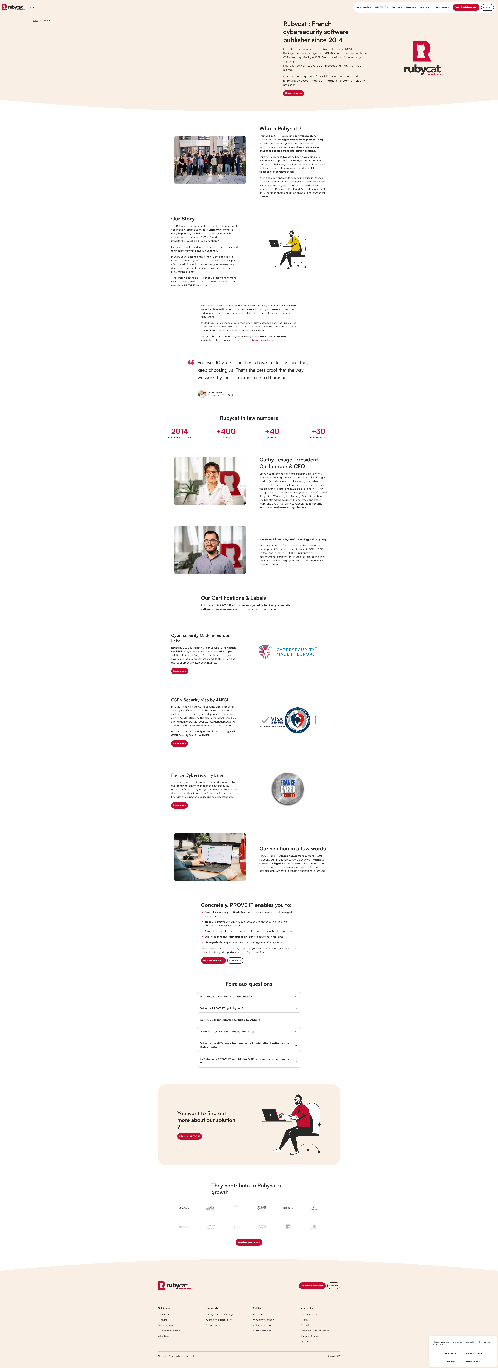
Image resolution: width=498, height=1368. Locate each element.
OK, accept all (451, 1353)
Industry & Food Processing (315, 1330)
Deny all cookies (475, 1353)
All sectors (306, 1341)
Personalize (453, 1361)
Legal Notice (190, 1356)
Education (306, 1325)
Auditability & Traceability (219, 1320)
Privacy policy (175, 1356)
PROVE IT (258, 1314)
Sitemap (162, 1356)
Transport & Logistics (311, 1336)
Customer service (262, 1330)
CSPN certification (262, 1325)
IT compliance (213, 1325)
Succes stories (165, 1325)
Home (35, 21)
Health (304, 1320)
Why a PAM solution (263, 1320)
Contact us (163, 1314)
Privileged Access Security (219, 1314)
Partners (162, 1320)
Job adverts (164, 1336)
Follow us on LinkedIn (169, 1330)
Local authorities (309, 1314)
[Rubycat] (13, 7)
